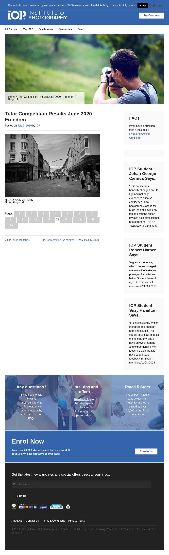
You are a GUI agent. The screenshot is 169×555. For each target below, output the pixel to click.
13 (66, 219)
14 (79, 219)
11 (49, 219)
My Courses (151, 15)
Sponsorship (65, 29)
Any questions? (31, 387)
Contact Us (32, 520)
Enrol (80, 29)
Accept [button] (142, 5)
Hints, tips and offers (84, 389)
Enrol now (146, 451)
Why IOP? (28, 29)
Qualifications (46, 29)
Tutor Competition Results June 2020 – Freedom (45, 96)
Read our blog (82, 399)
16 (11, 225)
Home (11, 96)
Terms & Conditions (53, 520)
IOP (38, 125)
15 (93, 219)
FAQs (31, 418)
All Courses (11, 29)
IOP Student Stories (18, 240)
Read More (155, 5)
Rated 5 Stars (137, 387)
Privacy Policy (76, 520)
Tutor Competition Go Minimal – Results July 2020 (69, 240)
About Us (17, 520)
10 (35, 219)
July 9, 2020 (24, 125)
